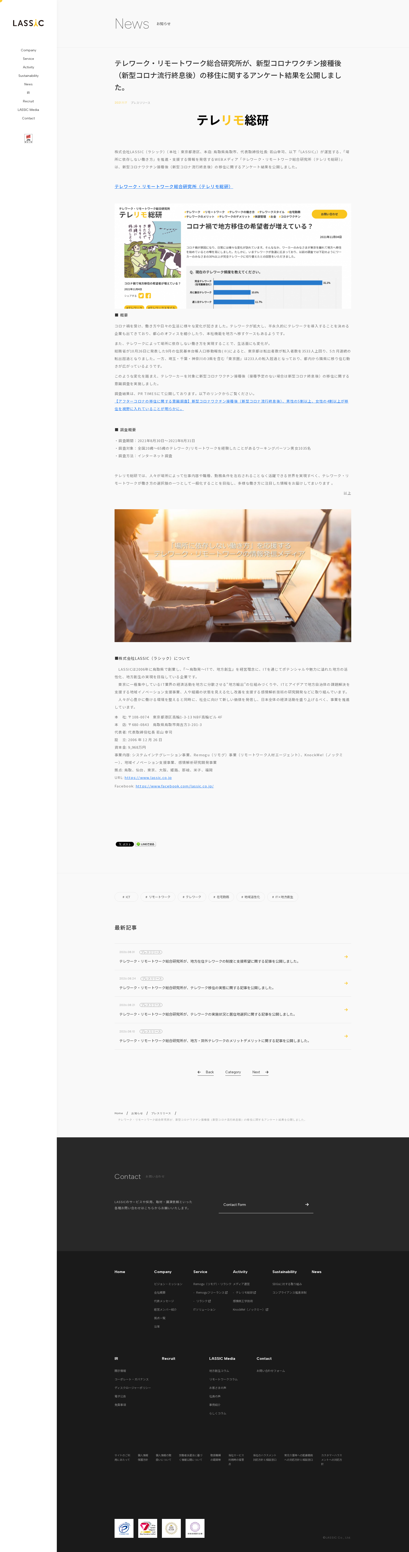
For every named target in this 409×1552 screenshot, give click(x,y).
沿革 (157, 1326)
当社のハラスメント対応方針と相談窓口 (264, 1457)
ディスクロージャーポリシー (133, 1388)
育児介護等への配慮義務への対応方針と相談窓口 (298, 1457)
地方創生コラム (219, 1371)
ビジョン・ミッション (168, 1284)
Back (210, 1072)
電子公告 (120, 1396)
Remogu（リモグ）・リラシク (212, 1284)
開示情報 (120, 1371)
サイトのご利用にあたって (122, 1457)
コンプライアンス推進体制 (289, 1292)
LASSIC (28, 23)
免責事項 (120, 1405)
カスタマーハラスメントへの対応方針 (331, 1459)
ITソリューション (204, 1309)
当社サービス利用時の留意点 (236, 1459)
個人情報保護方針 (143, 1457)
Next (256, 1072)
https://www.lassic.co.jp (148, 777)
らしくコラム (217, 1413)
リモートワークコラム (223, 1379)
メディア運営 (241, 1284)
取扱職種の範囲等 (215, 1457)
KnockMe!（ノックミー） (249, 1309)
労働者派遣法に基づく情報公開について (190, 1457)
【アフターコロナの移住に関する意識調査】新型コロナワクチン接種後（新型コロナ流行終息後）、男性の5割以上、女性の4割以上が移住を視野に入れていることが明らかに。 (231, 405)
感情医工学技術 (243, 1301)
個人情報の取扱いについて (163, 1457)
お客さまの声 (217, 1388)
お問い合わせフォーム (271, 1371)
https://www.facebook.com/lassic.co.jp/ (175, 785)
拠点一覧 (159, 1318)
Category (233, 1072)
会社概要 (159, 1292)
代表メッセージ (164, 1301)
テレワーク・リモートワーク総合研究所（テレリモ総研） (174, 186)
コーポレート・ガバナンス (132, 1379)
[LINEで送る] (145, 845)
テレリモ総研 (244, 1292)
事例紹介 (215, 1405)
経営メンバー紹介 (165, 1309)
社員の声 (215, 1396)
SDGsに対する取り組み (287, 1284)
